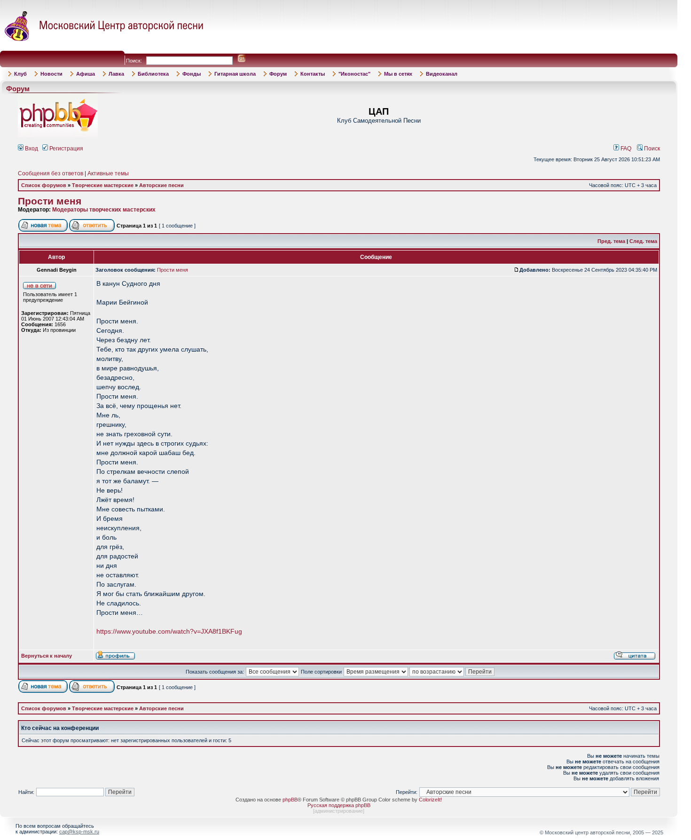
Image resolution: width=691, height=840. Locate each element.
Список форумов (43, 185)
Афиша (85, 74)
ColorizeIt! (430, 799)
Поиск (651, 148)
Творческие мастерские (102, 185)
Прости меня (49, 201)
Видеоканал (441, 74)
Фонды (191, 74)
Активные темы (108, 173)
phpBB (290, 799)
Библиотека (153, 74)
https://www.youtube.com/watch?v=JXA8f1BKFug (169, 631)
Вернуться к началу (46, 656)
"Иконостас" (354, 74)
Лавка (116, 74)
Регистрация (65, 148)
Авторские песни (161, 185)
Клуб (20, 74)
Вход (31, 148)
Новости (51, 74)
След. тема (643, 241)
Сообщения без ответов (50, 173)
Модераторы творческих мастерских (104, 209)
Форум (278, 74)
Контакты (312, 74)
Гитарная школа (235, 74)
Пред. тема (611, 241)
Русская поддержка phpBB (338, 805)
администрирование (338, 811)
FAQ (625, 148)
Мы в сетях (398, 74)
